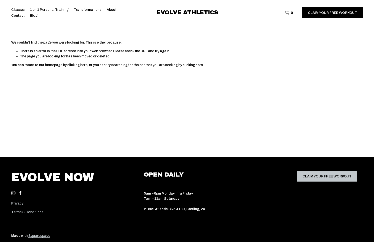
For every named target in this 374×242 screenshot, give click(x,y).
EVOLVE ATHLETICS (187, 12)
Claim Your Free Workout (332, 13)
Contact (18, 15)
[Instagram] (13, 193)
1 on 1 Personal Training (49, 9)
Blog (33, 15)
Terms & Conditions (27, 212)
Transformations (88, 9)
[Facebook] (20, 193)
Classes (18, 9)
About (111, 9)
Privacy (17, 203)
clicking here (77, 65)
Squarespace (39, 235)
